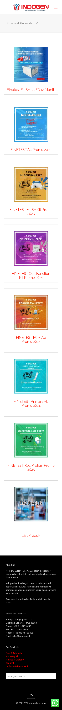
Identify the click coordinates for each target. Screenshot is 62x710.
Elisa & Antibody (14, 653)
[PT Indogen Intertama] (31, 7)
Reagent (10, 663)
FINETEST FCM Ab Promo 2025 (31, 339)
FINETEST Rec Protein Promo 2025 (31, 467)
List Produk (31, 535)
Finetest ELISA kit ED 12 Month (31, 90)
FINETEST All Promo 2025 (31, 150)
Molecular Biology (15, 659)
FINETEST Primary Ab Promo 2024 (31, 403)
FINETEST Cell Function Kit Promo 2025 (31, 275)
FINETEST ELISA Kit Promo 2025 (31, 212)
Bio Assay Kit (12, 656)
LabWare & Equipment (17, 666)
